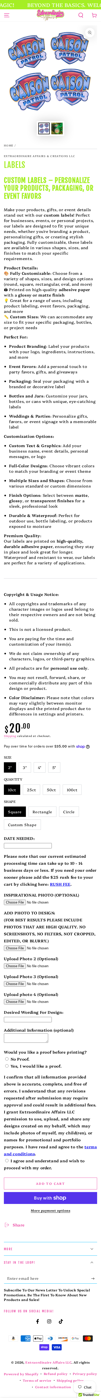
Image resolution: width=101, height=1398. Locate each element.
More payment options (50, 1210)
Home (8, 145)
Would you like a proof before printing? (45, 1052)
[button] (81, 15)
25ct (31, 789)
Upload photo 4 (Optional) (31, 994)
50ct (51, 789)
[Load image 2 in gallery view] (57, 128)
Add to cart (50, 1183)
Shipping (10, 736)
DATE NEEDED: (19, 838)
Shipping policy (70, 1380)
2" (10, 767)
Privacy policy (85, 1374)
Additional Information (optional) (39, 1030)
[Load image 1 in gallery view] (44, 128)
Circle (69, 811)
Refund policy (56, 1374)
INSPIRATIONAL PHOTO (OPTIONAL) (41, 895)
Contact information (53, 1387)
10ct (12, 789)
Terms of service (37, 1380)
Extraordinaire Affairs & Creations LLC (39, 156)
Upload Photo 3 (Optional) (31, 976)
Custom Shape (22, 824)
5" (54, 767)
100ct (72, 789)
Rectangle (42, 811)
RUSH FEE (60, 884)
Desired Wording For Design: (33, 1012)
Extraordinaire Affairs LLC (48, 1362)
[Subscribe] (94, 1278)
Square (15, 811)
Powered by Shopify (21, 1374)
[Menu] (6, 15)
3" (25, 767)
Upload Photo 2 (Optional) (31, 958)
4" (39, 767)
